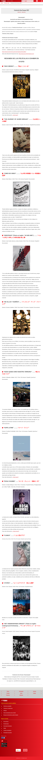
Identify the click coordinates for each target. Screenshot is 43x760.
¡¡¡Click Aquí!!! (15, 477)
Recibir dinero (6, 723)
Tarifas (4, 728)
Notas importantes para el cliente (9, 712)
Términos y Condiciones (8, 708)
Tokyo (8, 691)
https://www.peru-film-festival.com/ (26, 53)
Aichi (21, 693)
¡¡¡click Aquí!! (15, 115)
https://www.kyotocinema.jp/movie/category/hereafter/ (14, 51)
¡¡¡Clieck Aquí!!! (15, 531)
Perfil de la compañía (7, 706)
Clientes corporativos (7, 730)
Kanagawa (21, 691)
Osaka (34, 693)
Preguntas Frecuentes (7, 732)
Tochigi (8, 693)
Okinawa (21, 695)
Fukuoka (8, 695)
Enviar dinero (5, 721)
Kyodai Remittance (4, 700)
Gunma (34, 691)
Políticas (5, 710)
